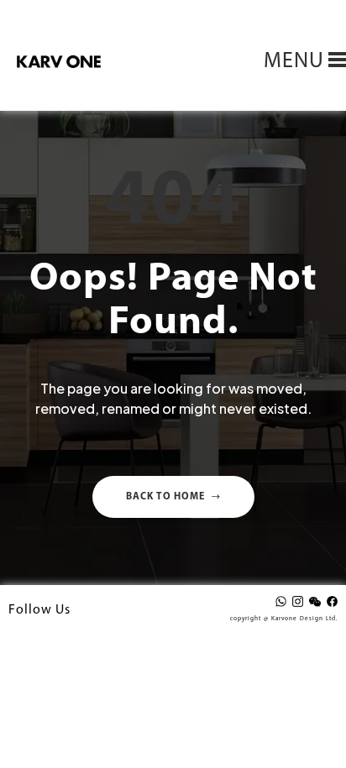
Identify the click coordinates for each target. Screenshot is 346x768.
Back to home (165, 497)
